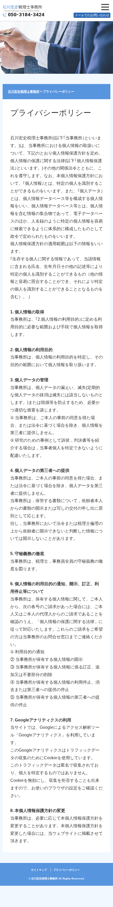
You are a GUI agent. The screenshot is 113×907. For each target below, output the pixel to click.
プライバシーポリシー (66, 869)
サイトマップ (39, 869)
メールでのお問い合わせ (92, 15)
